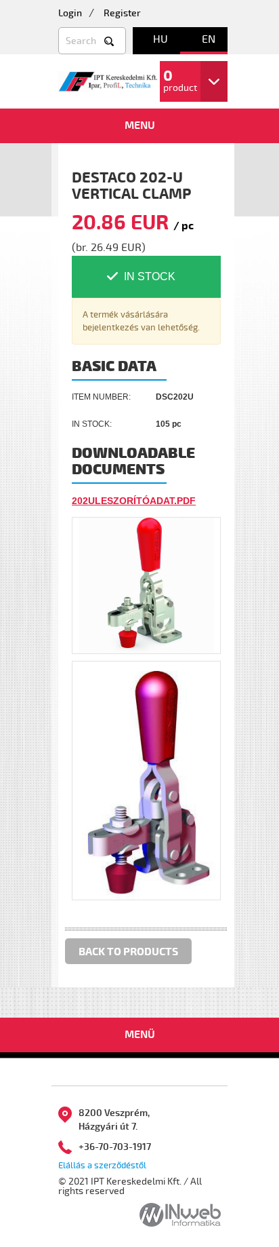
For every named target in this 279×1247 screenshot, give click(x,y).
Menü (140, 1034)
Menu (140, 125)
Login (70, 13)
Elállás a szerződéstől (102, 1165)
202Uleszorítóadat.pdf (134, 500)
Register (122, 13)
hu (160, 39)
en (208, 39)
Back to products (128, 952)
